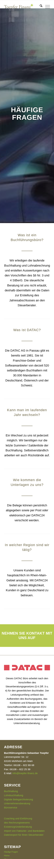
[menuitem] (39, 8)
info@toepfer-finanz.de (25, 773)
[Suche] (39, 8)
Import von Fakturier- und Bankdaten (24, 831)
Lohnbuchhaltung (13, 795)
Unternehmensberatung (17, 803)
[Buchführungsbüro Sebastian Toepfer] (22, 5)
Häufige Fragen (11, 852)
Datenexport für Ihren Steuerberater (23, 834)
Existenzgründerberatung (18, 826)
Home (7, 855)
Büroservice (10, 807)
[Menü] (46, 8)
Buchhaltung (11, 791)
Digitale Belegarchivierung (18, 799)
